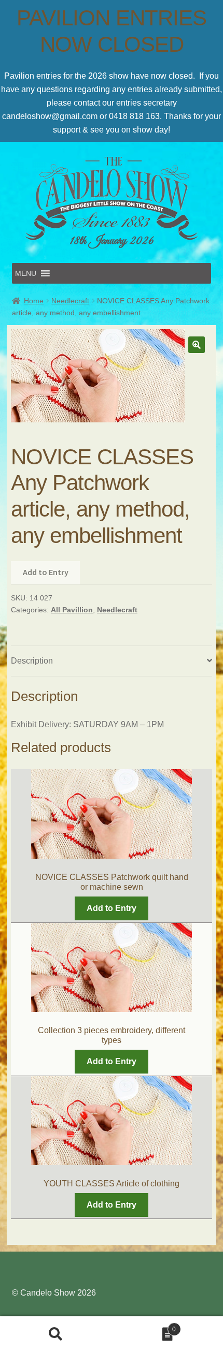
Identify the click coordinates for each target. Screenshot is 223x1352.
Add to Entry (45, 572)
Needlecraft (70, 301)
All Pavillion (72, 610)
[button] (25, 273)
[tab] (111, 661)
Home (34, 301)
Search (56, 1334)
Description (32, 660)
